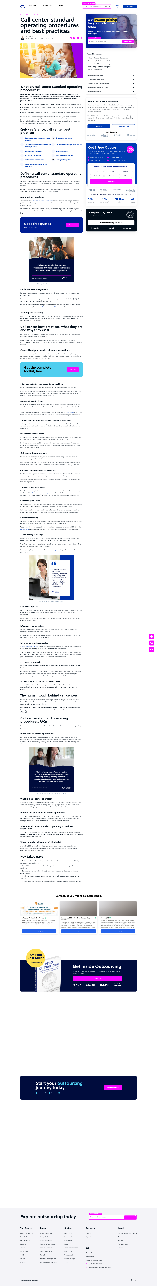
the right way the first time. (57, 652)
